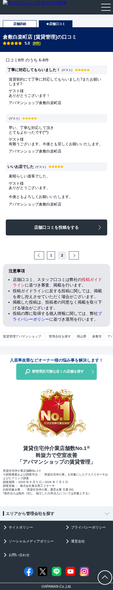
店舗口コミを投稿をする (56, 227)
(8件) (37, 43)
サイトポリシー (21, 527)
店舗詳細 (19, 24)
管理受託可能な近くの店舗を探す (58, 371)
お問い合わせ (19, 555)
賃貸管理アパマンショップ (22, 336)
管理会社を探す (60, 336)
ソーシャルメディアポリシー (31, 541)
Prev (43, 255)
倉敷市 (97, 336)
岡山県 (81, 336)
